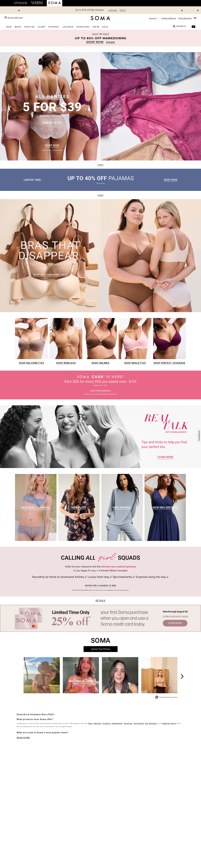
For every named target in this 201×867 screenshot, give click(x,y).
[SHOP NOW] (100, 38)
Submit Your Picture (100, 649)
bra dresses (151, 723)
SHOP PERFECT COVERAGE (169, 363)
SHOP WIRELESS (66, 363)
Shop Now (112, 10)
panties (97, 723)
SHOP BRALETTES (135, 363)
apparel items (169, 723)
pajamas (128, 723)
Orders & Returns (168, 18)
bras (90, 723)
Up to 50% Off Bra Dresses (89, 10)
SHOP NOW (95, 42)
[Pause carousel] (198, 10)
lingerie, (106, 723)
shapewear (117, 723)
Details (100, 600)
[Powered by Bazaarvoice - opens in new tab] (166, 697)
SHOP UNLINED (100, 363)
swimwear (138, 723)
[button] (193, 26)
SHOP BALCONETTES (31, 363)
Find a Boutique (185, 18)
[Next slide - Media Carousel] (182, 676)
